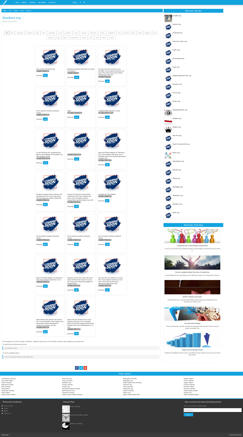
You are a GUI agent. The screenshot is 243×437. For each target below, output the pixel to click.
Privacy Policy (8, 406)
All (7, 33)
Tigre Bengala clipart (191, 390)
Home (5, 10)
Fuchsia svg (66, 386)
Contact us (7, 413)
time (43, 33)
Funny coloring (67, 380)
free (97, 37)
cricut (60, 33)
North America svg (68, 390)
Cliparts (24, 2)
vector (102, 33)
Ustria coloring (6, 382)
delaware (20, 33)
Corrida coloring (189, 384)
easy (91, 37)
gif (107, 200)
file (12, 33)
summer (84, 33)
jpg (45, 75)
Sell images (42, 2)
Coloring (32, 2)
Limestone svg (128, 388)
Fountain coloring (68, 392)
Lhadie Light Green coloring (132, 382)
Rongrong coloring (7, 390)
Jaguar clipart (188, 382)
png (76, 77)
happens (147, 33)
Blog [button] (17, 2)
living (84, 37)
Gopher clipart (188, 378)
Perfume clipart (189, 386)
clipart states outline (8, 394)
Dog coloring (75, 406)
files (133, 33)
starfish (50, 37)
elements (93, 33)
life (155, 33)
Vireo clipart (5, 392)
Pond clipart (5, 388)
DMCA (6, 411)
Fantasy (28, 10)
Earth (22, 10)
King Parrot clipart (7, 384)
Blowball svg (66, 382)
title (119, 33)
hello (104, 37)
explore (68, 33)
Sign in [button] (75, 2)
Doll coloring (5, 386)
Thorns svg (126, 392)
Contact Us (52, 2)
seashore (30, 33)
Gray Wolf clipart (7, 380)
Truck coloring (188, 380)
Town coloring (128, 386)
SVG (10, 10)
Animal (16, 10)
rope (58, 37)
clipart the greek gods (191, 394)
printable (52, 33)
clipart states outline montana (72, 394)
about (65, 37)
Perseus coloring (189, 388)
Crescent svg (127, 384)
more (76, 33)
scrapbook (111, 33)
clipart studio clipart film (131, 394)
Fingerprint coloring (129, 378)
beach (126, 33)
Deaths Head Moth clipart (79, 415)
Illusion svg (187, 392)
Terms (6, 408)
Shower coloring (76, 423)
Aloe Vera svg (67, 378)
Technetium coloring (8, 378)
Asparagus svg (128, 380)
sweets (111, 37)
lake (37, 33)
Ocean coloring (67, 384)
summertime (74, 37)
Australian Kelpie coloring (71, 388)
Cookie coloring (128, 390)
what (139, 33)
